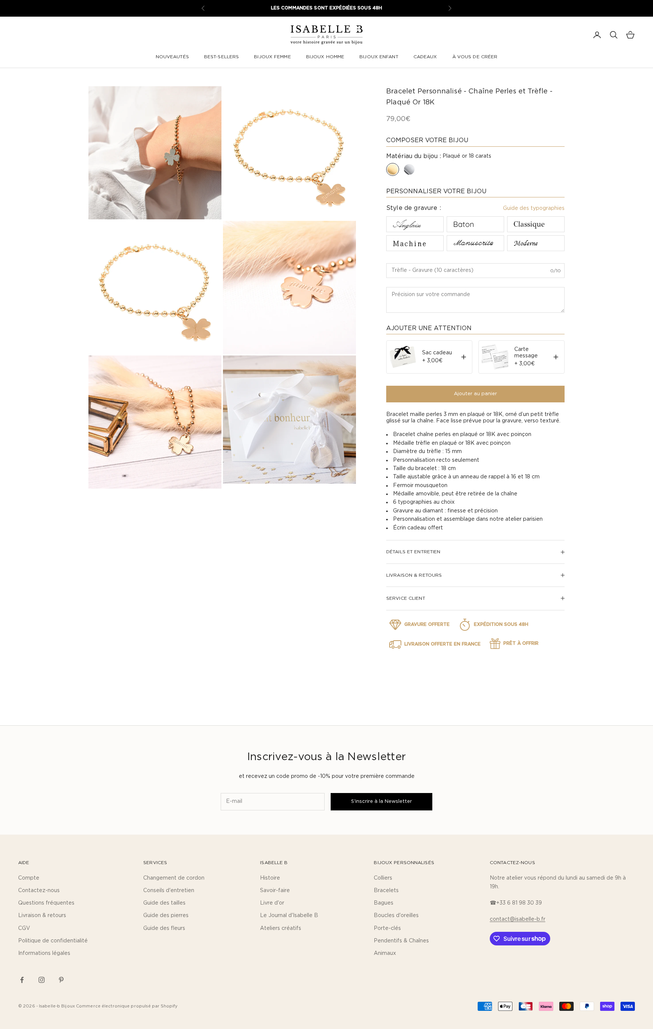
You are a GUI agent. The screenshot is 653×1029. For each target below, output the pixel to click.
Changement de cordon (173, 878)
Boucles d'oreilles (396, 915)
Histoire (270, 878)
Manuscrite (473, 243)
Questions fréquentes (46, 903)
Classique (529, 224)
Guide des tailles (164, 903)
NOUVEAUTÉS (172, 56)
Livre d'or (272, 903)
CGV (24, 928)
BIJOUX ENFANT (378, 56)
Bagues (383, 903)
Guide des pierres (166, 915)
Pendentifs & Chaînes (401, 941)
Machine (410, 242)
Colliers (383, 878)
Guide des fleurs (164, 928)
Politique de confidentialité (53, 941)
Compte (28, 878)
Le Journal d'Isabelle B (289, 915)
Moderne (525, 243)
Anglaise (407, 224)
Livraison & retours (42, 915)
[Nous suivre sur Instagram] (41, 980)
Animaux (385, 953)
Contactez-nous (39, 890)
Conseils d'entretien (168, 890)
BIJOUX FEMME (272, 56)
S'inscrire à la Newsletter (381, 801)
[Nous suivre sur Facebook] (22, 980)
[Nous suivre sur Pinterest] (61, 980)
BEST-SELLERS (221, 56)
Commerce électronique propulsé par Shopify (127, 1006)
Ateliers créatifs (280, 928)
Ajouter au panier (475, 393)
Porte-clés (387, 928)
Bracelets (386, 890)
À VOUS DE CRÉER (475, 56)
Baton (463, 224)
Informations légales (44, 953)
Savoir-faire (275, 890)
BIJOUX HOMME (325, 56)
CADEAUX (425, 56)
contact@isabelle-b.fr (517, 919)
